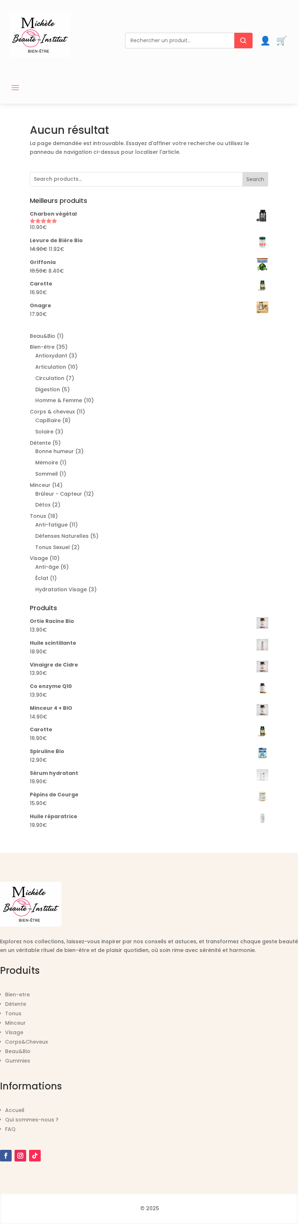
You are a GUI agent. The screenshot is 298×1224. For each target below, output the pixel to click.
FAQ (10, 1129)
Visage (14, 1032)
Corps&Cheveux (26, 1041)
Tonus (13, 1013)
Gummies (17, 1060)
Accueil (14, 1110)
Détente (15, 1004)
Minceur (15, 1023)
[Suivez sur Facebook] (6, 1155)
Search (255, 179)
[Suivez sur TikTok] (35, 1155)
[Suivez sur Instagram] (20, 1155)
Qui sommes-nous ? (32, 1119)
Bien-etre (17, 994)
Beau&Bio (18, 1051)
